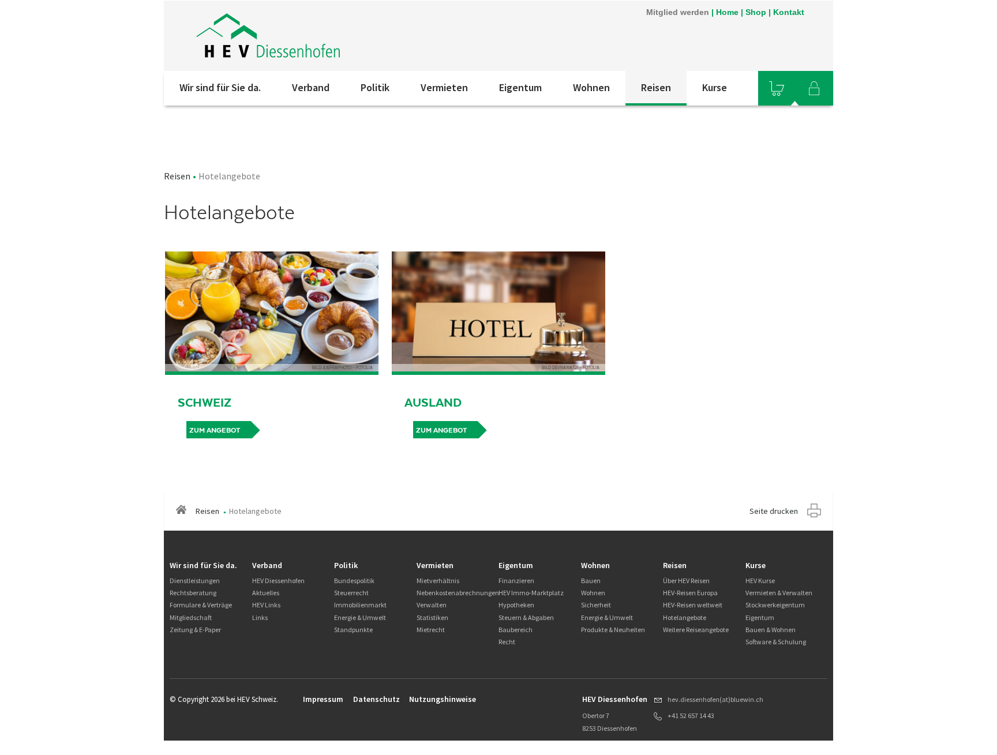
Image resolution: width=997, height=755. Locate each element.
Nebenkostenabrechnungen (458, 592)
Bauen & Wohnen (770, 629)
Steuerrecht (351, 592)
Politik (375, 87)
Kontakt (788, 12)
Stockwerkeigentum (775, 604)
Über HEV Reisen (686, 580)
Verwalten (432, 604)
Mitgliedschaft (191, 617)
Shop (755, 12)
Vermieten (444, 87)
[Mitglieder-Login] (814, 88)
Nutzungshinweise (442, 699)
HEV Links (266, 604)
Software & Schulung (775, 641)
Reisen (656, 87)
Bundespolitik (354, 580)
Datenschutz (376, 699)
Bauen (591, 580)
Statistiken (432, 617)
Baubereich (515, 629)
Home (727, 12)
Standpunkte (353, 629)
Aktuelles (265, 592)
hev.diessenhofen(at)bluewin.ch (715, 699)
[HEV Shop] (776, 88)
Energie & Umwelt (360, 617)
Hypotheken (516, 604)
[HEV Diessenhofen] (319, 36)
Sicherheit (596, 604)
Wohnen (591, 87)
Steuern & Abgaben (526, 617)
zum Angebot (214, 430)
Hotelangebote (684, 617)
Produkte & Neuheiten (613, 629)
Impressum (323, 699)
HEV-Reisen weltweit (692, 604)
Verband (310, 87)
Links (260, 617)
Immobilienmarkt (360, 604)
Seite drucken (773, 511)
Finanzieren (516, 580)
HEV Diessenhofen (278, 580)
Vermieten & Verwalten (778, 592)
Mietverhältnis (438, 580)
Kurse (714, 87)
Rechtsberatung (193, 592)
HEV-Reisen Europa (690, 592)
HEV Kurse (760, 580)
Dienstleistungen (195, 580)
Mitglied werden (677, 12)
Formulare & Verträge (201, 604)
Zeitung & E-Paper (195, 629)
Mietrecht (431, 629)
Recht (506, 641)
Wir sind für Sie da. (220, 87)
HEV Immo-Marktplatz (531, 592)
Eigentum (520, 87)
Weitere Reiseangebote (696, 629)
